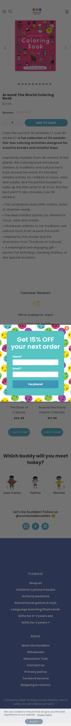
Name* (17, 356)
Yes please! (35, 384)
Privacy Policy (44, 714)
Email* (17, 368)
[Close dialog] (66, 328)
